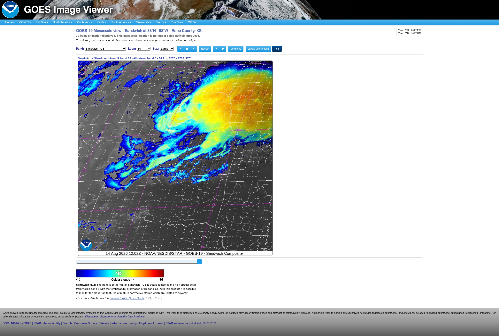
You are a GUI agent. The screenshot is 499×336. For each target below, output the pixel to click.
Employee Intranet (151, 323)
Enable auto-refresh (258, 48)
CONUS (24, 22)
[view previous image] (180, 49)
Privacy (104, 323)
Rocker (205, 48)
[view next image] (193, 49)
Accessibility (51, 323)
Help (277, 48)
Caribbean (83, 22)
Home (9, 22)
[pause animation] (187, 49)
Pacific (101, 22)
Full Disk (41, 22)
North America (62, 22)
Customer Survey (85, 323)
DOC (6, 323)
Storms (160, 22)
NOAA (15, 323)
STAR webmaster (177, 323)
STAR (37, 323)
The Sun (176, 22)
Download (235, 48)
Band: (80, 48)
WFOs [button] (192, 22)
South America (120, 22)
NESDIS (26, 323)
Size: (156, 48)
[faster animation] (222, 49)
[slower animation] (216, 49)
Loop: (132, 48)
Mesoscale (142, 22)
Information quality (124, 323)
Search (67, 323)
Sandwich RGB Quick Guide (127, 298)
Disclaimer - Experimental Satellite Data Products (115, 316)
